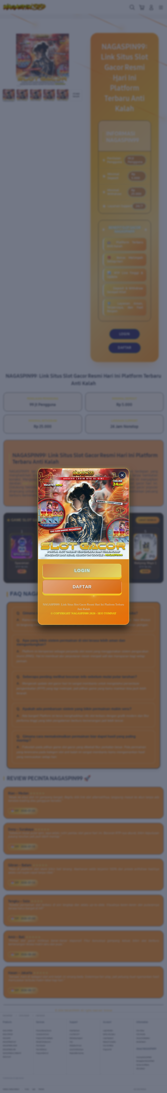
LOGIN (82, 570)
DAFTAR (82, 586)
